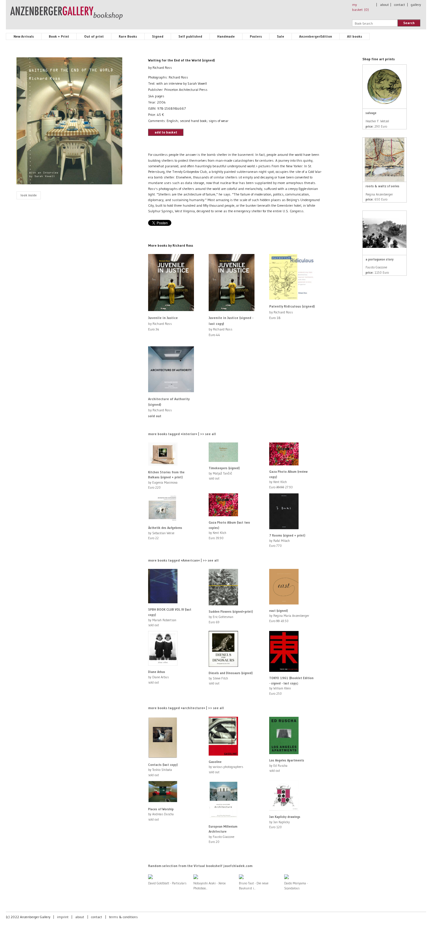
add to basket (166, 132)
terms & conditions (123, 917)
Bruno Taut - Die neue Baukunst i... (253, 885)
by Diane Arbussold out (158, 677)
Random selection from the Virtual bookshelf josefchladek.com (200, 865)
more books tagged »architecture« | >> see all (186, 708)
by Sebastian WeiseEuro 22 (165, 533)
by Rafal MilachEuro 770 (287, 540)
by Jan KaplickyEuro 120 (284, 822)
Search (409, 23)
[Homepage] (66, 15)
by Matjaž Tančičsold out (224, 473)
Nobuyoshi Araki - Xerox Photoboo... (209, 885)
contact (399, 4)
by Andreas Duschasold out (161, 814)
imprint (62, 917)
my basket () (360, 7)
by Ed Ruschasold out (286, 765)
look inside (29, 195)
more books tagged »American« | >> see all (183, 560)
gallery (416, 4)
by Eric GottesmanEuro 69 (231, 616)
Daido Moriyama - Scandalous (296, 885)
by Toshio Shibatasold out (163, 770)
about (384, 4)
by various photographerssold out (226, 767)
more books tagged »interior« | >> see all (182, 434)
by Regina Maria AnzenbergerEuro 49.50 (289, 616)
